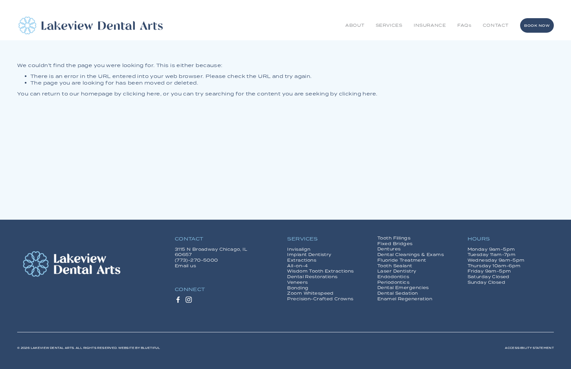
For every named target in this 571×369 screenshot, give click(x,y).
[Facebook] (178, 299)
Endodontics (393, 276)
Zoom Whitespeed (310, 293)
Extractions (301, 260)
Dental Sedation (397, 293)
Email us (185, 266)
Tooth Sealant (394, 266)
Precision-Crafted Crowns (320, 299)
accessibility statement (529, 348)
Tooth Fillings (393, 238)
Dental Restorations (312, 276)
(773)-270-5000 (196, 260)
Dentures (388, 249)
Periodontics (393, 282)
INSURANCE (430, 25)
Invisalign (298, 249)
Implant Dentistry (309, 254)
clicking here (141, 94)
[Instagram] (188, 299)
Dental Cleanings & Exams (410, 254)
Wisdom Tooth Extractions (320, 271)
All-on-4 (297, 266)
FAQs (464, 25)
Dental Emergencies (403, 287)
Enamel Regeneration (404, 299)
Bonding (297, 288)
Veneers (297, 282)
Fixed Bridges (394, 243)
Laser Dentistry (396, 271)
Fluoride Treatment (401, 260)
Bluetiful (150, 348)
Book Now (537, 25)
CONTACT (496, 25)
